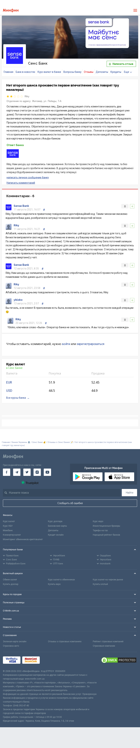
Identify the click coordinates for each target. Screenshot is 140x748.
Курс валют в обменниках (61, 579)
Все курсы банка (16, 397)
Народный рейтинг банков (106, 535)
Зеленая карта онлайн (14, 641)
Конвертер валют (12, 535)
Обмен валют (10, 579)
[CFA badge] (50, 661)
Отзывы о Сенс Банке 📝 (60, 442)
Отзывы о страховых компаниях (64, 641)
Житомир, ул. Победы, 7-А (46, 101)
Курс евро (98, 521)
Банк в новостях (25, 71)
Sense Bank (21, 205)
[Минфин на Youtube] (47, 472)
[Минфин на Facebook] (6, 472)
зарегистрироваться (90, 344)
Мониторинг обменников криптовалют (23, 539)
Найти (129, 492)
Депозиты (102, 71)
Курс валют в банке (49, 71)
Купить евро (54, 584)
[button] (132, 21)
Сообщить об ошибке (70, 503)
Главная (8, 71)
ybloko (18, 299)
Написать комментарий (21, 182)
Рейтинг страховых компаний (108, 641)
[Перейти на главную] (10, 10)
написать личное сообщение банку (28, 177)
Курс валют (9, 521)
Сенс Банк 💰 (39, 442)
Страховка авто (11, 646)
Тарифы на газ (100, 530)
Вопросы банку (72, 71)
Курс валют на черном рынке (108, 579)
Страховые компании (104, 646)
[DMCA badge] (119, 660)
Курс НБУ (8, 526)
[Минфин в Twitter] (27, 472)
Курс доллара (55, 521)
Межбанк (8, 530)
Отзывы (88, 71)
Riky (27, 96)
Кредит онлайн (56, 535)
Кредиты (115, 71)
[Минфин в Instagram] (37, 472)
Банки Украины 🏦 (21, 442)
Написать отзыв (122, 63)
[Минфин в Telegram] (16, 472)
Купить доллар (10, 584)
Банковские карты (57, 526)
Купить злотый (100, 584)
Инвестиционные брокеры (106, 526)
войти (66, 344)
